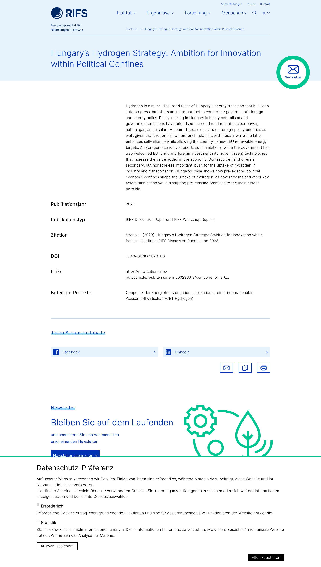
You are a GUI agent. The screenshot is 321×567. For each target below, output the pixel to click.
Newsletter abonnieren (73, 455)
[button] (245, 368)
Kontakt (265, 4)
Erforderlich (52, 506)
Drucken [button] (263, 368)
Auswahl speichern (57, 546)
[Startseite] (69, 13)
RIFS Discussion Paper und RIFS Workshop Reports (170, 219)
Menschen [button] (232, 13)
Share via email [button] (226, 368)
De (264, 13)
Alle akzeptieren (266, 557)
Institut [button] (124, 13)
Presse (251, 4)
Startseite (132, 29)
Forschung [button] (196, 13)
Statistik (48, 522)
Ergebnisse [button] (158, 13)
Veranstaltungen (231, 4)
